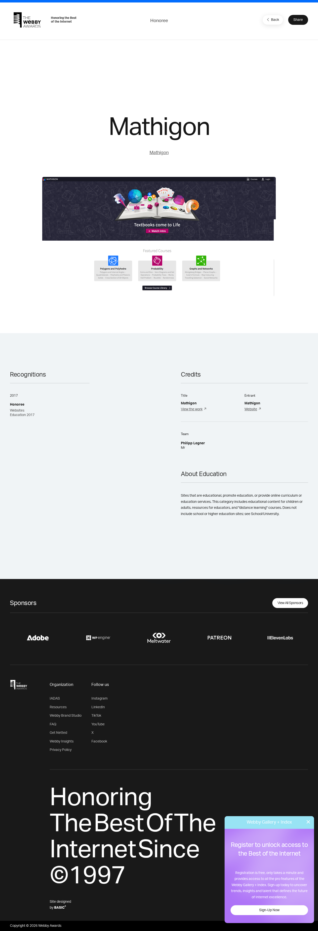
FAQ (53, 724)
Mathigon (159, 153)
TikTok (96, 715)
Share (298, 20)
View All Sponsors (290, 603)
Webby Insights (62, 741)
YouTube (98, 724)
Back (275, 20)
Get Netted (58, 733)
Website (250, 409)
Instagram (99, 698)
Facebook (99, 741)
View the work (191, 409)
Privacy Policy (61, 750)
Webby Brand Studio (65, 715)
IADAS (55, 698)
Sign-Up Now (269, 910)
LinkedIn (98, 707)
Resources (58, 707)
